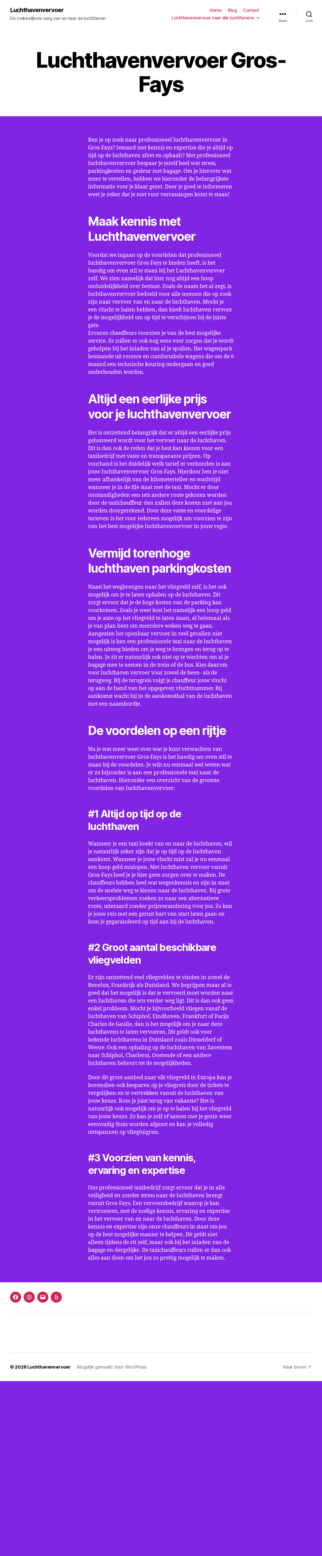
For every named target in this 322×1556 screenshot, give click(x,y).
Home (216, 10)
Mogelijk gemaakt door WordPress (112, 1367)
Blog (232, 10)
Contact (251, 10)
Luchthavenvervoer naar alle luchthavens (213, 17)
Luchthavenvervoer (37, 10)
